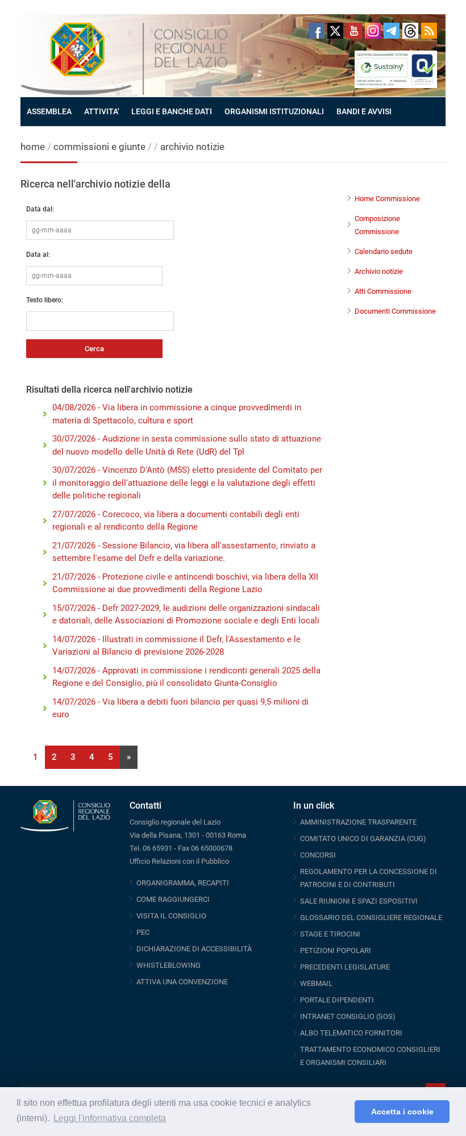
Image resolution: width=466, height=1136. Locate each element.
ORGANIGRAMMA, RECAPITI (182, 883)
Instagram (373, 31)
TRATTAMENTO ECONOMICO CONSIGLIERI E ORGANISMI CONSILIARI (370, 1056)
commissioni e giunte (99, 146)
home (32, 146)
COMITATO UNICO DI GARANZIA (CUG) (363, 838)
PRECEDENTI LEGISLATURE (345, 967)
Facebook (316, 31)
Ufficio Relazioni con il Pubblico (179, 861)
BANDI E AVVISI (364, 111)
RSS (429, 31)
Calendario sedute (384, 251)
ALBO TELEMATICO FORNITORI (351, 1033)
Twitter (335, 31)
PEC (142, 932)
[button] (343, 1111)
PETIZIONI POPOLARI (335, 950)
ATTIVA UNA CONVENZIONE (182, 981)
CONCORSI (318, 855)
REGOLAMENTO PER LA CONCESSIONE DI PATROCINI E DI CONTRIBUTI (368, 878)
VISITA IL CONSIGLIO (171, 916)
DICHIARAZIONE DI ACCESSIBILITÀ (194, 948)
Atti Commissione (383, 291)
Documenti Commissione (395, 311)
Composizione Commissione (377, 225)
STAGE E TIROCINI (330, 934)
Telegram (392, 31)
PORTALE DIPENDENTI (337, 1000)
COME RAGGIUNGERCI (173, 899)
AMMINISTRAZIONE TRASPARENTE (358, 822)
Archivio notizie (379, 271)
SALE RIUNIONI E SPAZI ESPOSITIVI (359, 901)
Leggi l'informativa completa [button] (109, 1118)
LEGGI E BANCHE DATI (171, 111)
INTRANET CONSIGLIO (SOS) (348, 1016)
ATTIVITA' (101, 111)
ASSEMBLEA (49, 111)
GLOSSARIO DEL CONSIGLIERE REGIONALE (371, 917)
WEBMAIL (316, 983)
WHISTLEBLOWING (168, 965)
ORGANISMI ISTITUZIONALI (274, 111)
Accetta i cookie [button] (402, 1111)
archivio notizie (192, 146)
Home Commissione (387, 198)
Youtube (354, 31)
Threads (410, 31)
